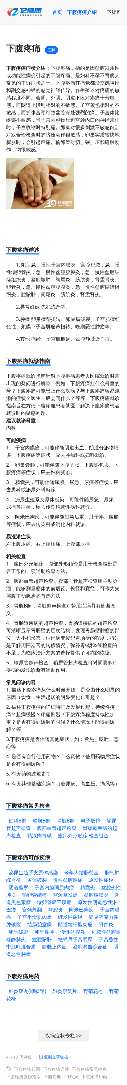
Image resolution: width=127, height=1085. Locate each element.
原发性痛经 (101, 880)
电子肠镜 (90, 820)
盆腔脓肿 (42, 939)
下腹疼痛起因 (27, 1069)
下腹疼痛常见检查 (89, 1069)
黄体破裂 (37, 880)
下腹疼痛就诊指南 (23, 1076)
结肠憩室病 (39, 924)
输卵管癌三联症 (54, 902)
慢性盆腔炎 (72, 931)
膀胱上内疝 (54, 946)
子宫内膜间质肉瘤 (54, 887)
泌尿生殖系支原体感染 (33, 872)
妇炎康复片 (64, 991)
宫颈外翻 (32, 909)
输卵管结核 (34, 894)
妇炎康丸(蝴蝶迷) (27, 991)
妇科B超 (18, 820)
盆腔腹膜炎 (96, 894)
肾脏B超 (66, 820)
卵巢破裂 (18, 931)
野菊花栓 (93, 991)
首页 (57, 12)
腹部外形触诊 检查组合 (83, 835)
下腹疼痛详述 (56, 1069)
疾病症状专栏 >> (63, 1035)
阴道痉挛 (18, 887)
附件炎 (106, 924)
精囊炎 (87, 887)
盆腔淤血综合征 (90, 946)
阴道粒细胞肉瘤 (75, 924)
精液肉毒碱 (39, 835)
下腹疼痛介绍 (82, 12)
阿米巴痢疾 (81, 909)
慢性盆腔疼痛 (68, 880)
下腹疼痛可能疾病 (61, 1076)
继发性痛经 (70, 917)
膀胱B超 (42, 820)
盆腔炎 (55, 909)
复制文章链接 (55, 1057)
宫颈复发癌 (65, 894)
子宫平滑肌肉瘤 (34, 917)
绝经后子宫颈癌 (75, 939)
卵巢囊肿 (44, 931)
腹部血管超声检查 (56, 828)
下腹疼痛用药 (94, 1076)
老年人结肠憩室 (81, 872)
